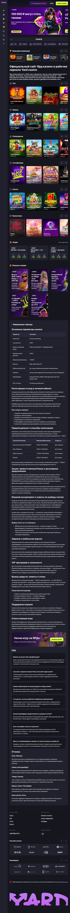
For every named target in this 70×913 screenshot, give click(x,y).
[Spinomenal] (31, 872)
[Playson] (60, 872)
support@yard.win (15, 833)
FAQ (11, 818)
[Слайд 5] (62, 34)
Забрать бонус (57, 639)
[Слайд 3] (48, 34)
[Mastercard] (46, 852)
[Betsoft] (46, 866)
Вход (51, 3)
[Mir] (60, 852)
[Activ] (17, 847)
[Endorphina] (46, 872)
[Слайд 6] (67, 34)
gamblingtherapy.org (63, 882)
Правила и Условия (46, 815)
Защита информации (47, 818)
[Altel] (46, 847)
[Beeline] (60, 847)
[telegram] (42, 833)
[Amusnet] (60, 866)
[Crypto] (17, 852)
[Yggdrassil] (31, 866)
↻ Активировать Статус (38, 3)
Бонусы (12, 824)
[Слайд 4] (55, 34)
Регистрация (61, 3)
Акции (11, 815)
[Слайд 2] (43, 34)
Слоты (11, 821)
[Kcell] (31, 852)
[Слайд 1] (38, 34)
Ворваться (16, 31)
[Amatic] (17, 872)
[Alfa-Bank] (31, 847)
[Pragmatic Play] (17, 866)
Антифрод (44, 821)
